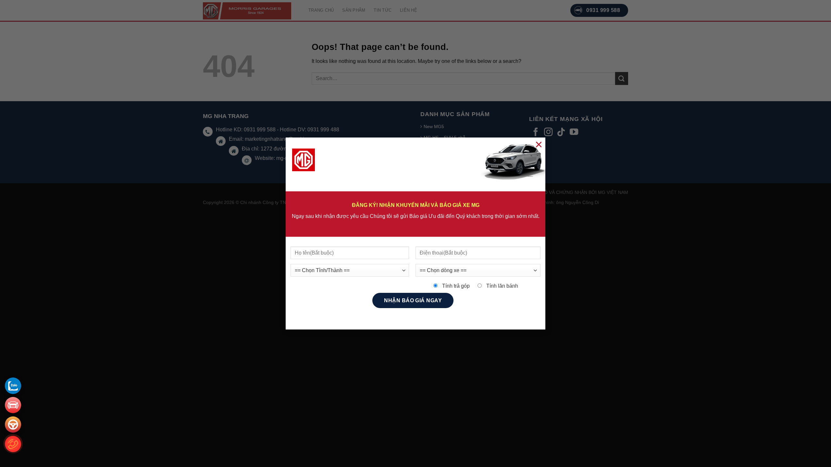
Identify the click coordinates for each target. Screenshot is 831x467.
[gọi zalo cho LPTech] (13, 385)
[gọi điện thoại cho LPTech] (13, 444)
